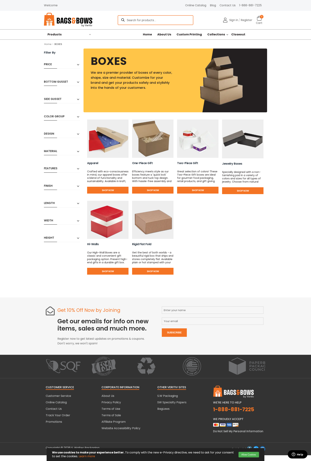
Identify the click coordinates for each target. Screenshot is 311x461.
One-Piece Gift (142, 163)
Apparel (92, 163)
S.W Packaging (167, 396)
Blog (213, 5)
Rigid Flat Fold (141, 244)
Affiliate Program (114, 422)
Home (147, 34)
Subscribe (174, 332)
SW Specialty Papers (171, 402)
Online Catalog (195, 5)
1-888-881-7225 (250, 5)
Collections (216, 34)
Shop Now (108, 190)
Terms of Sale (111, 415)
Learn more (87, 456)
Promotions (54, 422)
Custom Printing (189, 34)
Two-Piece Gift (187, 163)
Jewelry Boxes (232, 164)
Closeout (238, 34)
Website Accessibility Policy (121, 428)
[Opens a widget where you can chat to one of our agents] (297, 454)
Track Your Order (58, 415)
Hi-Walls (93, 244)
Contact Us (228, 5)
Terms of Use (111, 409)
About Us (164, 34)
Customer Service (58, 396)
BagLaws (163, 409)
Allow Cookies (248, 454)
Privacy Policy (111, 402)
